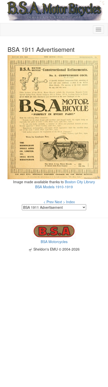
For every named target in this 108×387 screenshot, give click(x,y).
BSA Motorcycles (54, 241)
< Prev (48, 201)
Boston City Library (80, 181)
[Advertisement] (54, 305)
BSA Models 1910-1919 (54, 186)
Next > (60, 201)
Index (70, 201)
